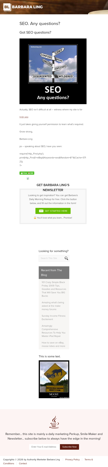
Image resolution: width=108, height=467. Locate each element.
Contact (23, 463)
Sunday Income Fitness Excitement (53, 317)
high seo (23, 116)
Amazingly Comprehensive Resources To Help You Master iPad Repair (53, 331)
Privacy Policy (72, 459)
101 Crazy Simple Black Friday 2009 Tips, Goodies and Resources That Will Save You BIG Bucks (54, 289)
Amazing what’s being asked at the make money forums (53, 306)
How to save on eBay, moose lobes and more (53, 344)
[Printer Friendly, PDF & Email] (26, 173)
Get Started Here (55, 210)
